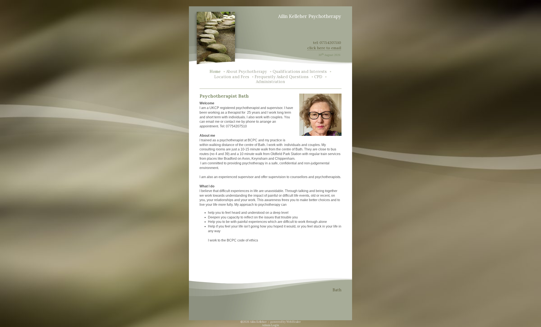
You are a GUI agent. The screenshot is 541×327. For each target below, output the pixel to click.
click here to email (324, 47)
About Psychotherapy (246, 71)
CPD (318, 76)
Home (215, 71)
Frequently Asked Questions (282, 76)
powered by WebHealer (285, 322)
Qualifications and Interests (300, 71)
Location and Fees (231, 76)
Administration (270, 81)
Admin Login (270, 325)
